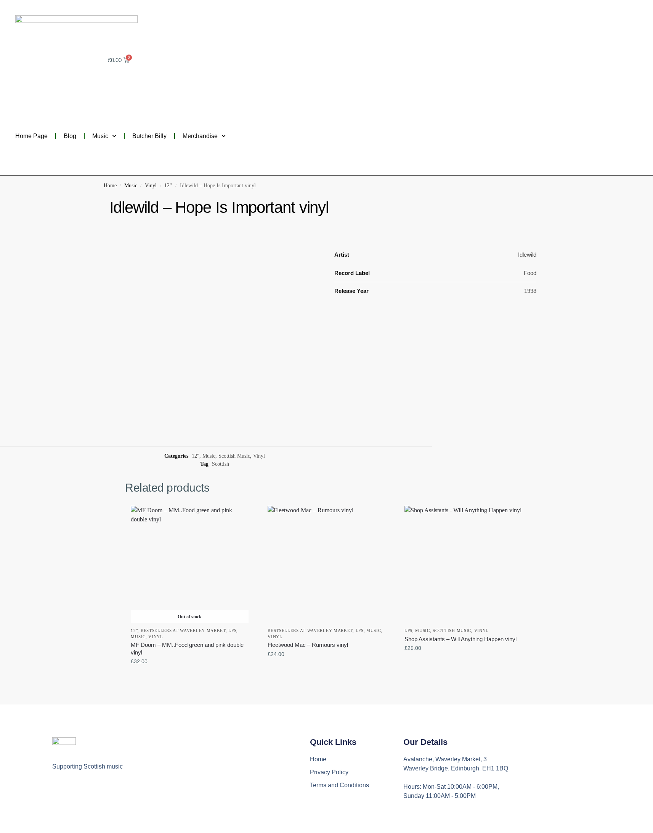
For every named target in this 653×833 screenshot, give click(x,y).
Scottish (220, 464)
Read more (189, 677)
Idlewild (527, 254)
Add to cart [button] (326, 670)
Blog (70, 136)
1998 (530, 291)
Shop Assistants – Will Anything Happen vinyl (460, 639)
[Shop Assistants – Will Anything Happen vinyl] (463, 565)
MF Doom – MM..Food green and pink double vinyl (187, 649)
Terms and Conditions (339, 785)
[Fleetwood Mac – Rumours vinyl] (326, 565)
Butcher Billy (149, 136)
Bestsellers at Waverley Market (183, 630)
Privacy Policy (329, 772)
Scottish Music (234, 456)
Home (110, 185)
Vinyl (151, 185)
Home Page (31, 136)
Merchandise (200, 136)
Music (100, 136)
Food (530, 273)
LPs (232, 630)
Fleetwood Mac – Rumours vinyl (308, 645)
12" (168, 185)
